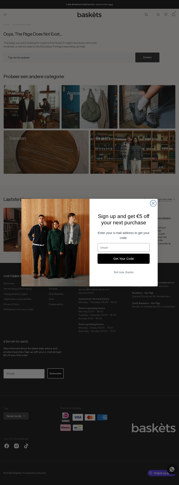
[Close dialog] (153, 203)
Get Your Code (123, 258)
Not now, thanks (124, 272)
